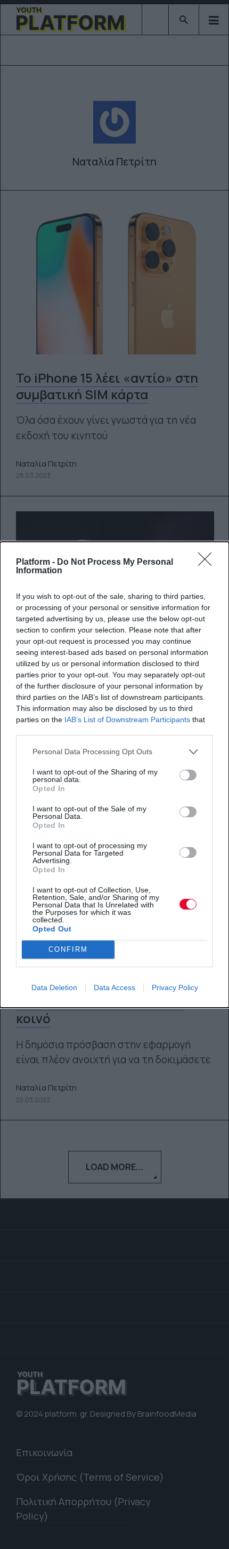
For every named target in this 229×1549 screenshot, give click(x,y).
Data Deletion (54, 987)
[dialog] (114, 775)
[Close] (208, 562)
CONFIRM (68, 949)
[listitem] (114, 751)
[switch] (188, 775)
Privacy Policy (175, 987)
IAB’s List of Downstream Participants (127, 719)
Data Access (114, 987)
